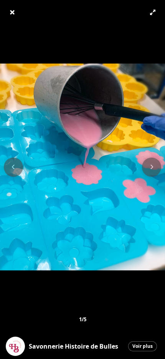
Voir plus (142, 346)
